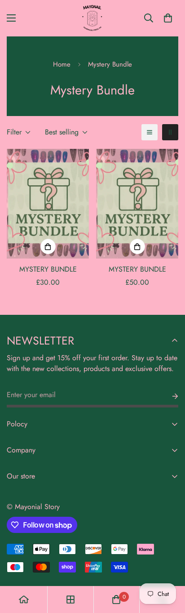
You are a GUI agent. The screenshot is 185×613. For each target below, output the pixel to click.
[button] (168, 18)
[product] (23, 599)
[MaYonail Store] (92, 18)
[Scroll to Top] (169, 565)
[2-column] (170, 132)
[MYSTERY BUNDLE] (48, 204)
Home (61, 64)
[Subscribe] (168, 396)
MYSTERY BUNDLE (48, 269)
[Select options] (48, 246)
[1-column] (149, 132)
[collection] (70, 599)
